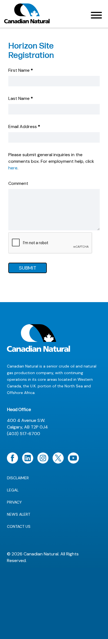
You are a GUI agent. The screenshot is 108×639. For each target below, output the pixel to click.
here (12, 168)
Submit (27, 268)
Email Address (24, 126)
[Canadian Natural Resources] (27, 15)
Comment (18, 183)
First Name (20, 70)
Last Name (20, 98)
